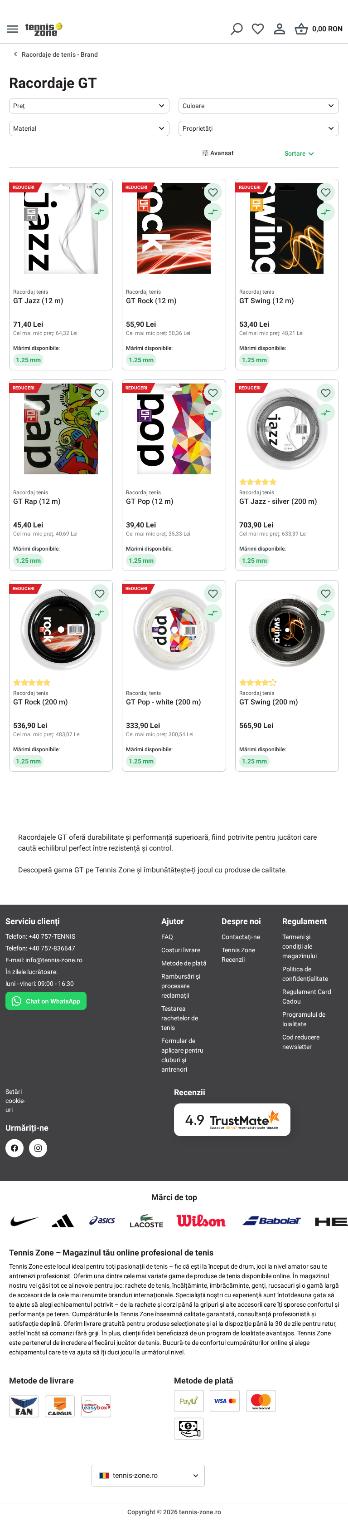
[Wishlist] (258, 29)
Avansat (222, 153)
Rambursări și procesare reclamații (180, 986)
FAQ (167, 936)
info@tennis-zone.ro (53, 960)
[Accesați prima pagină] (44, 29)
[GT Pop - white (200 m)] (173, 629)
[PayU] (189, 1401)
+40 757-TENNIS (52, 936)
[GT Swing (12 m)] (287, 228)
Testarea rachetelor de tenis (179, 1018)
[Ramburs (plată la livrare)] (189, 1428)
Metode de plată (184, 963)
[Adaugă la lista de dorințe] (100, 192)
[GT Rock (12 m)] (173, 228)
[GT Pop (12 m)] (173, 429)
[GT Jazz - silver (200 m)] (287, 429)
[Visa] (225, 1401)
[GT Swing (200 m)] (287, 629)
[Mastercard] (261, 1401)
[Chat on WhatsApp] (46, 999)
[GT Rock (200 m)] (61, 629)
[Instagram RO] (38, 1148)
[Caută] (236, 29)
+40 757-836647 (52, 948)
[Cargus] (60, 1406)
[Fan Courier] (24, 1406)
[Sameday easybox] (96, 1406)
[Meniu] (12, 29)
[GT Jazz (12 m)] (61, 228)
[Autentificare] (279, 29)
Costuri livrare (180, 950)
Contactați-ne (241, 936)
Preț (19, 105)
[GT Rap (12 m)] (61, 429)
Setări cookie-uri (14, 1100)
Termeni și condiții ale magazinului (299, 946)
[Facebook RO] (14, 1148)
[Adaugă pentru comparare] (100, 212)
